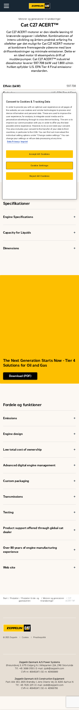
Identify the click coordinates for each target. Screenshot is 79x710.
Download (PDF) (20, 376)
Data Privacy (13, 141)
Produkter (14, 598)
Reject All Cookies (39, 176)
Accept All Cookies (39, 154)
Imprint (24, 141)
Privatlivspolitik (39, 637)
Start (5, 598)
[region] (39, 146)
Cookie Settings (40, 165)
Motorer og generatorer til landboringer (52, 599)
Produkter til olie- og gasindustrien (29, 599)
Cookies (25, 637)
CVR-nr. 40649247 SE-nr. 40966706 (39, 688)
